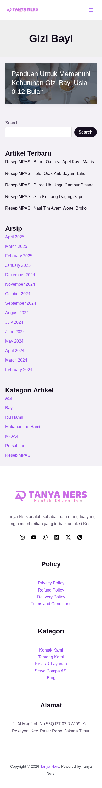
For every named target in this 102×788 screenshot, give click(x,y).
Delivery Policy (51, 597)
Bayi (9, 408)
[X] (68, 537)
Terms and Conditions (51, 604)
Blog (51, 678)
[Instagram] (22, 537)
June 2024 (15, 331)
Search (12, 123)
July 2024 (14, 322)
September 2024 (20, 303)
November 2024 (20, 284)
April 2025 (14, 237)
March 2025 (16, 246)
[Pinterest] (79, 537)
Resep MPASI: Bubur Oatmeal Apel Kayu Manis (49, 162)
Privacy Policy (51, 583)
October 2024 (17, 294)
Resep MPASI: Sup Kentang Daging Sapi (43, 196)
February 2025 (18, 256)
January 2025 (18, 265)
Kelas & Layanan (51, 664)
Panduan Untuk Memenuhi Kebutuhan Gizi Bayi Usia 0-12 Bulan (51, 83)
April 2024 (14, 350)
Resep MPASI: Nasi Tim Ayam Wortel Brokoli (47, 208)
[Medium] (56, 537)
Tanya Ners (49, 766)
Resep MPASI (18, 455)
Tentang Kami (51, 657)
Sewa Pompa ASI (51, 671)
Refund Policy (51, 590)
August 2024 (17, 313)
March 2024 (16, 360)
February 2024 (18, 369)
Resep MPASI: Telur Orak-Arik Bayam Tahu (45, 173)
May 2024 (14, 341)
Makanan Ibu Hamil (23, 427)
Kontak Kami (51, 650)
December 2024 (20, 275)
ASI (8, 398)
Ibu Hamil (14, 417)
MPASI (11, 436)
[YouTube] (33, 537)
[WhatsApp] (45, 537)
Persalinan (15, 446)
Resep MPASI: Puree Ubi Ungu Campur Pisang (49, 185)
